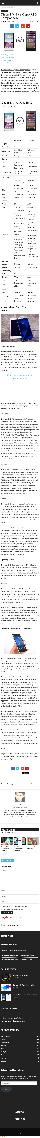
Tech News (5, 1049)
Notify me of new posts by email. (13, 909)
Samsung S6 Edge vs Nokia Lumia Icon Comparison (6, 848)
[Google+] (22, 820)
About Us (7, 1130)
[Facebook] (18, 820)
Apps (2, 1055)
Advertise (14, 1130)
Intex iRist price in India (20, 975)
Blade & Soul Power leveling (10, 955)
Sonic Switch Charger (27, 955)
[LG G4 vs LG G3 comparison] (33, 841)
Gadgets (4, 1052)
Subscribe (6, 1089)
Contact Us (32, 1130)
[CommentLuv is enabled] (11, 918)
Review (3, 1040)
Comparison (4, 11)
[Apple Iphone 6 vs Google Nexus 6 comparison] (20, 841)
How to (3, 1058)
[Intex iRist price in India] (6, 977)
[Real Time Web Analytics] (4, 1137)
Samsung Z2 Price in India (18, 950)
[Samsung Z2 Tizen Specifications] (6, 987)
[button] (37, 3)
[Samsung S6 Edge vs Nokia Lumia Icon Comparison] (7, 841)
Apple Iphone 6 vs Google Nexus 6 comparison (19, 848)
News (3, 1015)
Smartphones (5, 1036)
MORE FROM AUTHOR (9, 833)
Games (3, 1061)
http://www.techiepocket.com (20, 807)
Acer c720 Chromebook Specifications (13, 1021)
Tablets (3, 1046)
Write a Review (23, 1130)
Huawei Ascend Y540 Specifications (25, 995)
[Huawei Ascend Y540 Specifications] (6, 997)
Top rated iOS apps (27, 960)
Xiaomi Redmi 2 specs (31, 784)
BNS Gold (5, 950)
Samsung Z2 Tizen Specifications (24, 985)
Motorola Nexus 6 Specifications (12, 1018)
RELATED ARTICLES (8, 830)
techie (4, 21)
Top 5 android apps (7, 784)
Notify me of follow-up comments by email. (16, 906)
